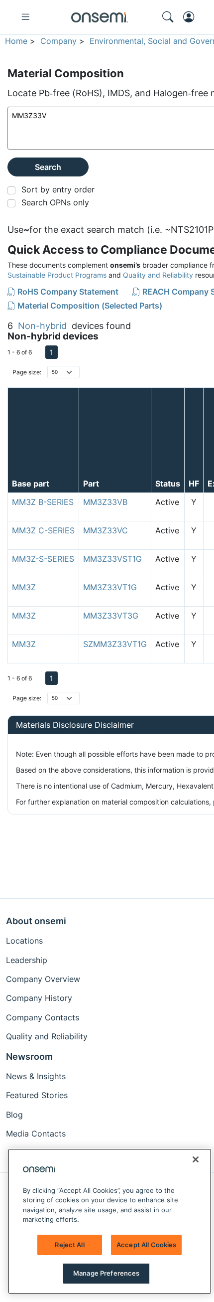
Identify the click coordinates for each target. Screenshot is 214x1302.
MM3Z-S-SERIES (43, 559)
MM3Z (24, 587)
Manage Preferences (106, 1273)
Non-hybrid (42, 326)
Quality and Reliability (158, 275)
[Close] (196, 1159)
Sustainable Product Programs (57, 275)
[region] (110, 1221)
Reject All (69, 1245)
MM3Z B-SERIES (43, 502)
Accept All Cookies (146, 1245)
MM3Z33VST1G (112, 559)
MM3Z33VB (105, 502)
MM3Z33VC (105, 530)
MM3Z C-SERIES (43, 530)
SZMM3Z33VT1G (115, 644)
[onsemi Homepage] (99, 17)
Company (58, 41)
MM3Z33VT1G (110, 587)
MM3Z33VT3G (110, 616)
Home (16, 41)
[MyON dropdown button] (191, 16)
